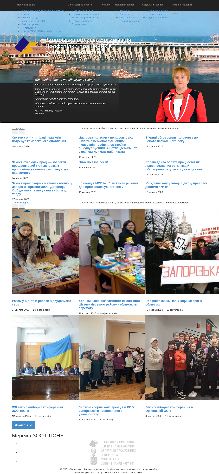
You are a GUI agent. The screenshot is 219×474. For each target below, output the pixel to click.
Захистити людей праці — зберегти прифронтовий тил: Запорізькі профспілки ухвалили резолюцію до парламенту (40, 167)
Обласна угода (29, 17)
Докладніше (23, 425)
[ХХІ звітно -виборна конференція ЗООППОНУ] (13, 402)
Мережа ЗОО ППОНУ (33, 20)
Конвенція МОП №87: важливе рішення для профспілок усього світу (109, 185)
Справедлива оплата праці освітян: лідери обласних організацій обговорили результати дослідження (173, 165)
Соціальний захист (152, 4)
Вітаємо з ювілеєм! (93, 162)
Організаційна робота (80, 4)
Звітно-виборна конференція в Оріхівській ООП (169, 409)
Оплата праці (126, 17)
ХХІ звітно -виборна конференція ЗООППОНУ (37, 409)
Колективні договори (157, 10)
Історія (25, 14)
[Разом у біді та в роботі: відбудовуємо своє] (13, 295)
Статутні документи (83, 10)
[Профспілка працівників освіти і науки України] (113, 443)
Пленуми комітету (82, 20)
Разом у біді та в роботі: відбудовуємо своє (41, 302)
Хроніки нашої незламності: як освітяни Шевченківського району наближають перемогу (109, 304)
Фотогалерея (28, 27)
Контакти (177, 13)
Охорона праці (154, 14)
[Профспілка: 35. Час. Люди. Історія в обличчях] (147, 295)
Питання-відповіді (182, 4)
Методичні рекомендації (85, 17)
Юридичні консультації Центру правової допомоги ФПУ (176, 185)
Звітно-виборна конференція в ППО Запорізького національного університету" (106, 410)
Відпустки (124, 14)
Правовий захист (124, 4)
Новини (106, 4)
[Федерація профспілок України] (113, 452)
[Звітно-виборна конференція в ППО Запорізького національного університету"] (80, 402)
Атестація (124, 10)
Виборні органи (30, 24)
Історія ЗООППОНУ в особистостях (41, 31)
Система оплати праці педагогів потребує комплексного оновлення (39, 139)
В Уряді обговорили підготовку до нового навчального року (171, 139)
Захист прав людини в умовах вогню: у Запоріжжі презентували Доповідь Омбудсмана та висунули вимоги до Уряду (42, 188)
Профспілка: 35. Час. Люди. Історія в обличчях (173, 302)
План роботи (79, 24)
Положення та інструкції (85, 14)
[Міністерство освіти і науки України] (113, 461)
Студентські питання (157, 17)
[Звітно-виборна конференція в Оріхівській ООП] (147, 402)
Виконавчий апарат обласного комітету (43, 10)
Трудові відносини (129, 20)
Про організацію (26, 4)
